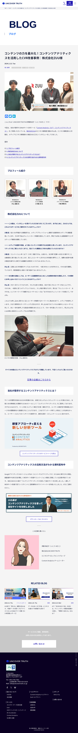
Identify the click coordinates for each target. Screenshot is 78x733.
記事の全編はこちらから (39, 380)
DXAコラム (57, 694)
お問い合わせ (39, 644)
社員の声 (32, 707)
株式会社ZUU (31, 131)
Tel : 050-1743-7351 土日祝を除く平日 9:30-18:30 (17, 680)
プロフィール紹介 (14, 148)
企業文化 (32, 705)
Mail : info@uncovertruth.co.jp (16, 683)
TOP (5, 8)
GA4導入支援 (10, 718)
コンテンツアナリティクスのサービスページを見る (39, 453)
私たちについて (11, 691)
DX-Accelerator (11, 712)
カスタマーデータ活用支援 (14, 705)
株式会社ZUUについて (15, 151)
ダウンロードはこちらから (39, 519)
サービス (9, 702)
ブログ (9, 8)
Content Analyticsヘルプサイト (39, 694)
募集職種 (32, 710)
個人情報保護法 (33, 728)
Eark (8, 707)
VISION (9, 694)
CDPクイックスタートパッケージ (16, 710)
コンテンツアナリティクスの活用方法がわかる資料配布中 (27, 157)
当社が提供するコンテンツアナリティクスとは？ (24, 154)
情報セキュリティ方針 (43, 728)
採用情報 (33, 702)
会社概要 (9, 697)
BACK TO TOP (76, 662)
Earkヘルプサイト (35, 697)
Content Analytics (12, 715)
